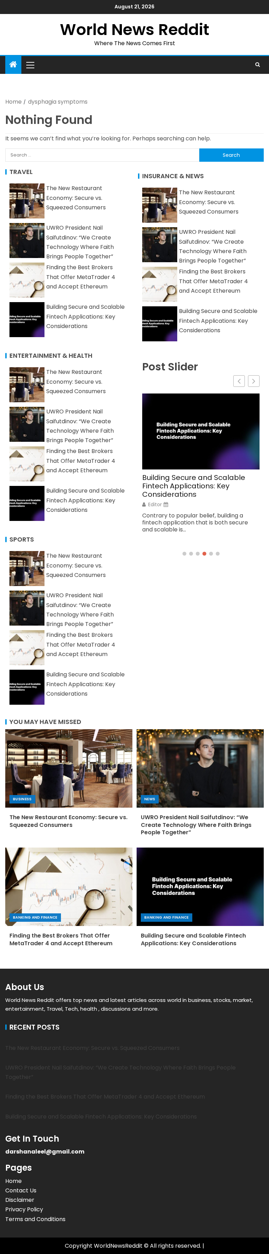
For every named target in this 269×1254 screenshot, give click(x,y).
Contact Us (20, 1190)
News (149, 799)
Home (13, 1181)
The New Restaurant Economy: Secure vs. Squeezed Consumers (76, 197)
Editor (155, 504)
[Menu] (30, 65)
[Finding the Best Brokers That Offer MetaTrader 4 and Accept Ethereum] (68, 887)
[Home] (13, 65)
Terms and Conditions (35, 1219)
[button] (30, 65)
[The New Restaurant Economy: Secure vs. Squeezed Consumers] (68, 768)
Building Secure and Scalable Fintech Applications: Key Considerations (85, 316)
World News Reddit (134, 30)
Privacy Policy (24, 1209)
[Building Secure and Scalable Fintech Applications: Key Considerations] (200, 887)
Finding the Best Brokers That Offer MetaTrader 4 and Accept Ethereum (80, 276)
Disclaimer (19, 1200)
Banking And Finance (35, 917)
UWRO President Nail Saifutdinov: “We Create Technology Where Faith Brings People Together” (196, 824)
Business (22, 799)
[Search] (257, 64)
